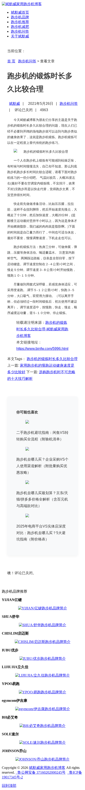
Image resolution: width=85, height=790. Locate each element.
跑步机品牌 (20, 17)
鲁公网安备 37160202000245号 (41, 772)
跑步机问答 (20, 31)
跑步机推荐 (20, 22)
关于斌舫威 (20, 36)
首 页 (11, 61)
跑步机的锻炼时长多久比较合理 (52, 359)
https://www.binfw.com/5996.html (42, 349)
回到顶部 (9, 786)
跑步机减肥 (20, 27)
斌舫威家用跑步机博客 (47, 768)
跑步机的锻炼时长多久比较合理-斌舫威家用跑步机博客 (42, 329)
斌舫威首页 (20, 12)
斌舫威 (14, 103)
